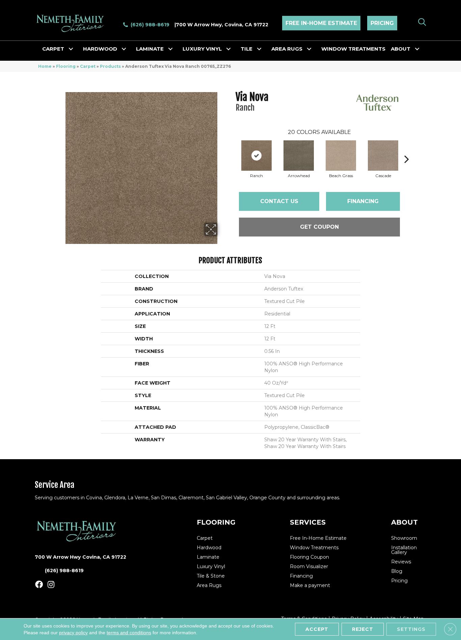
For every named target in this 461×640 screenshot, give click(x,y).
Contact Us (279, 201)
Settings (411, 629)
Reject (362, 629)
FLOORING (216, 522)
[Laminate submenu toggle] (170, 49)
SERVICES (308, 522)
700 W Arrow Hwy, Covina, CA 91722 (222, 25)
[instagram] (51, 585)
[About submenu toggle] (417, 49)
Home (45, 66)
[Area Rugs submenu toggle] (309, 49)
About (400, 49)
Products (110, 66)
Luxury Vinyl (202, 49)
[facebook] (39, 585)
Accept (316, 629)
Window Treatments (353, 49)
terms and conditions (129, 632)
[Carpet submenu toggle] (71, 49)
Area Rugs (286, 49)
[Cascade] (383, 155)
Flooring (66, 66)
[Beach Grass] (341, 155)
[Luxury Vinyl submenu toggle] (228, 49)
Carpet (53, 49)
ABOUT (404, 522)
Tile (246, 49)
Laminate (150, 49)
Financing (363, 201)
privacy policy (73, 632)
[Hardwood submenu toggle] (124, 49)
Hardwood (100, 49)
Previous (232, 148)
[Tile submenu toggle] (259, 49)
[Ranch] (256, 155)
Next (407, 148)
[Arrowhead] (299, 155)
